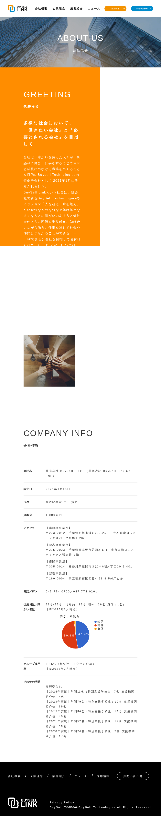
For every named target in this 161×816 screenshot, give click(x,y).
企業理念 (59, 8)
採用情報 (103, 776)
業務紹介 (76, 8)
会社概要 (41, 8)
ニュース (94, 8)
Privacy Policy (62, 802)
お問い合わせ (133, 776)
